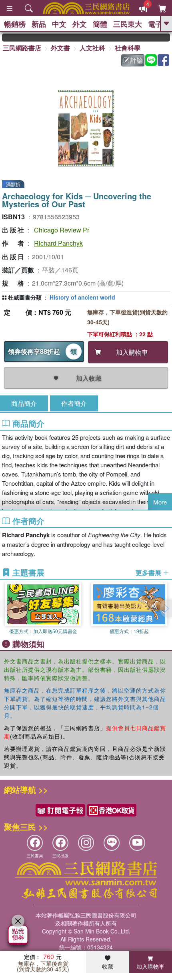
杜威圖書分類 (25, 297)
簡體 (100, 24)
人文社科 (92, 47)
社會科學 (127, 47)
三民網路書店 (22, 47)
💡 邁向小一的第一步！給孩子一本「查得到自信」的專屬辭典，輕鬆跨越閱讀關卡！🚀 (166, 38)
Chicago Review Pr (61, 229)
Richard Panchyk (58, 243)
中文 (59, 24)
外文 (79, 24)
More (160, 502)
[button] (166, 608)
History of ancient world (82, 297)
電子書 (159, 24)
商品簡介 (24, 403)
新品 (39, 24)
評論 (136, 60)
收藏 (107, 966)
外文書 (60, 47)
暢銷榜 (15, 24)
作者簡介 (74, 403)
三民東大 (127, 24)
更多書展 (149, 573)
